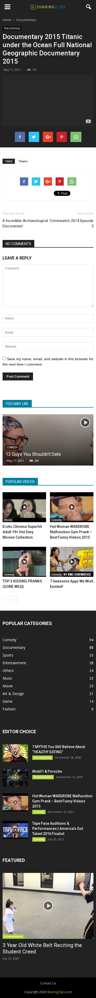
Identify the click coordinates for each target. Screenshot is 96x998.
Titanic (23, 161)
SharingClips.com (59, 992)
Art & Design (13, 693)
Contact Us (48, 983)
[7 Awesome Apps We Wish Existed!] (71, 562)
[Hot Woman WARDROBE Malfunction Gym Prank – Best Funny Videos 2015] (71, 507)
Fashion (9, 709)
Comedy (56, 520)
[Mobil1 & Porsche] (15, 778)
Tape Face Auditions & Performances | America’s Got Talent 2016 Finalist (57, 828)
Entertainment (14, 662)
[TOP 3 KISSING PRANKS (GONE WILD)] (24, 562)
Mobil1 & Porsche (47, 771)
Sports (8, 655)
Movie (8, 520)
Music (7, 678)
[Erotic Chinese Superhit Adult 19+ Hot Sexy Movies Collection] (24, 507)
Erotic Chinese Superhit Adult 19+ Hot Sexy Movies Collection (22, 532)
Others (8, 670)
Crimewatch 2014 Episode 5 (71, 223)
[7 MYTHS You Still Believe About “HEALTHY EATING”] (15, 753)
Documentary (12, 28)
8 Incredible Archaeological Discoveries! (25, 223)
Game (8, 701)
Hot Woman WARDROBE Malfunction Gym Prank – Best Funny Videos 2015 (71, 532)
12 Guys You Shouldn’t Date (33, 454)
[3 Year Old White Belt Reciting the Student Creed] (48, 906)
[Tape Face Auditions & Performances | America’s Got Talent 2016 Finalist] (15, 830)
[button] (89, 7)
